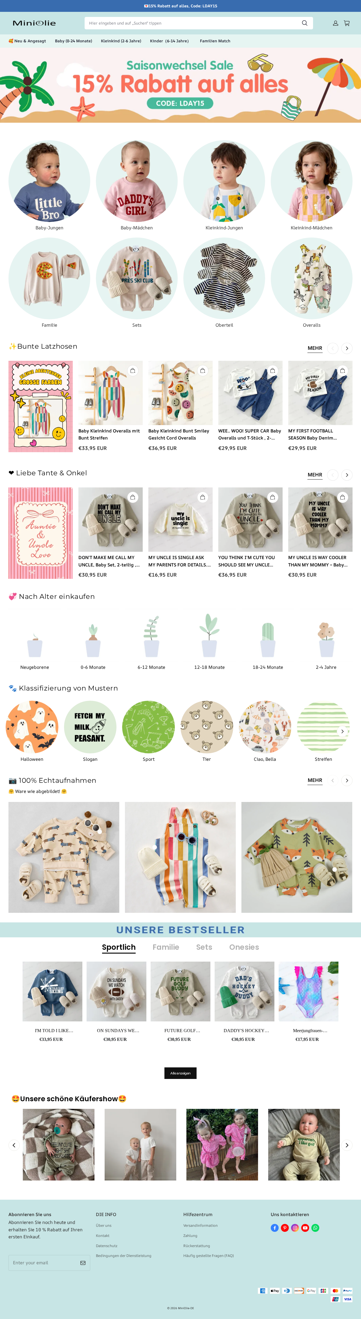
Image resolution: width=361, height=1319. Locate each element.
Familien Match (215, 40)
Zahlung (190, 1235)
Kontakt (102, 1235)
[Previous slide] (14, 1145)
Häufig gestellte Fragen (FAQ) (208, 1255)
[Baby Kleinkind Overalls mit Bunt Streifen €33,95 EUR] (155, 847)
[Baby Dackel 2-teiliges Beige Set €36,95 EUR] (99, 832)
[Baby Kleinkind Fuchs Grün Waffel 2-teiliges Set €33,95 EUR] (335, 869)
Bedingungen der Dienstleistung (123, 1255)
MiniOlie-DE (186, 1308)
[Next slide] (347, 1145)
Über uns (103, 1225)
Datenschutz (106, 1245)
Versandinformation (200, 1225)
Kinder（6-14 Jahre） (170, 40)
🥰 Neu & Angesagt (27, 40)
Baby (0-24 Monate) (73, 40)
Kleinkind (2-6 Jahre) (121, 40)
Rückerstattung (196, 1245)
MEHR (315, 347)
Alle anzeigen (180, 1073)
